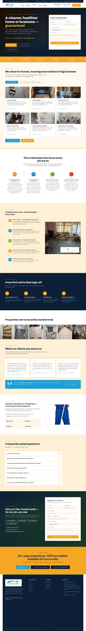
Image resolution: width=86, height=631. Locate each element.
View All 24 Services (12, 140)
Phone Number (68, 21)
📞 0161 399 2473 (24, 45)
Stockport (48, 584)
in (9, 602)
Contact (45, 5)
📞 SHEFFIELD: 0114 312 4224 (55, 1)
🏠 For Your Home (12, 82)
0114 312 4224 (70, 45)
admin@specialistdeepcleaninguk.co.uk (72, 586)
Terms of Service (64, 629)
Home (22, 5)
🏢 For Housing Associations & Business (30, 82)
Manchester (48, 582)
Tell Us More (50, 527)
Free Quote (76, 5)
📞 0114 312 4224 (11, 49)
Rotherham (48, 588)
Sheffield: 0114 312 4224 (69, 584)
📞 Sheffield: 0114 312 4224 (11, 529)
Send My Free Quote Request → (64, 42)
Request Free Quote (23, 567)
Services (34, 4)
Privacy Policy (57, 629)
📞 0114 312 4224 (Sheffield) (60, 567)
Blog (40, 5)
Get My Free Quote (27, 140)
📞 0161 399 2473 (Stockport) (40, 567)
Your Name (53, 21)
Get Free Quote (11, 45)
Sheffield (48, 586)
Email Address (50, 510)
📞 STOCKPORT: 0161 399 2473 (41, 1)
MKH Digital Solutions (76, 629)
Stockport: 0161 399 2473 (69, 582)
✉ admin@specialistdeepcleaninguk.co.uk (72, 1)
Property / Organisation (53, 516)
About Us (28, 5)
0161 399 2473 (64, 45)
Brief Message (53, 32)
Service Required (54, 27)
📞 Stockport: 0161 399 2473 (11, 527)
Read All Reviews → (72, 384)
